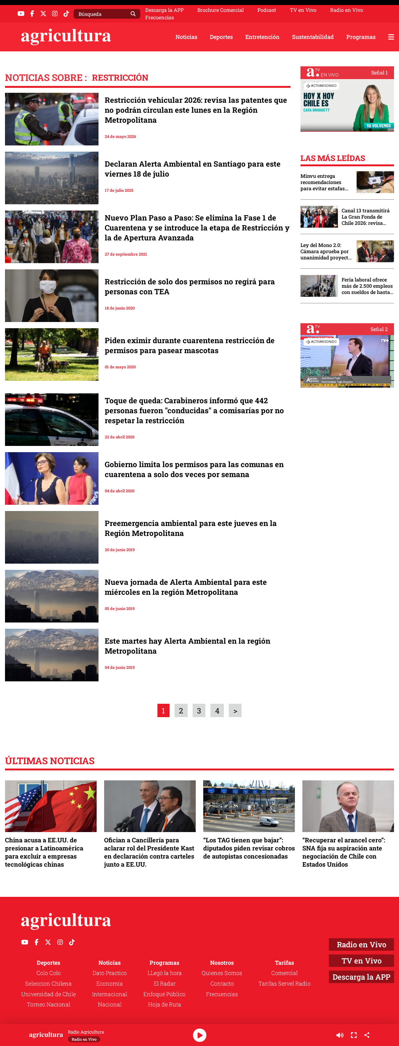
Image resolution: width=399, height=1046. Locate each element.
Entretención (262, 36)
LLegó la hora (164, 973)
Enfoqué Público (164, 994)
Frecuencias (159, 17)
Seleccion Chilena (48, 983)
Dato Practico (110, 973)
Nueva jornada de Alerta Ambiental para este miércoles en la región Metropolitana (186, 587)
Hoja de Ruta (164, 1004)
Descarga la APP (164, 10)
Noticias (186, 36)
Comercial (284, 973)
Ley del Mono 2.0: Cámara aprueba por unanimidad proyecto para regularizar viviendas (325, 251)
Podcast (266, 9)
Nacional (110, 1004)
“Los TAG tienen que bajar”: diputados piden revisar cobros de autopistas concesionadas (249, 848)
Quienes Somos (222, 973)
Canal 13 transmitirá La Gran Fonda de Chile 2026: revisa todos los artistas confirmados (366, 216)
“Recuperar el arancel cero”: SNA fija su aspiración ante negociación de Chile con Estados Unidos (343, 852)
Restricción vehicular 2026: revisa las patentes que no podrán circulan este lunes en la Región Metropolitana (196, 110)
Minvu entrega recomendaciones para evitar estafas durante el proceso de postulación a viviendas (325, 182)
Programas (361, 36)
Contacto (222, 983)
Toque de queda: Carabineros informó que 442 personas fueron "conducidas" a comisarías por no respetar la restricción (194, 410)
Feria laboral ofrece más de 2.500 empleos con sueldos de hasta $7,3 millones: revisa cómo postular (367, 286)
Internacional (109, 994)
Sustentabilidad (313, 36)
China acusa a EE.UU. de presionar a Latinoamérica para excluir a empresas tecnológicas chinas (44, 852)
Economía (109, 983)
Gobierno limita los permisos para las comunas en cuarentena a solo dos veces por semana (194, 469)
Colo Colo (48, 973)
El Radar (164, 983)
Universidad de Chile (48, 994)
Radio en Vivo (346, 9)
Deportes (221, 36)
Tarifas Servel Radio (284, 983)
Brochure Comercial (220, 9)
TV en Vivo (303, 9)
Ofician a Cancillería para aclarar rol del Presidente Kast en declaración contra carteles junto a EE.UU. (149, 852)
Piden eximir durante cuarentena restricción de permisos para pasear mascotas (190, 345)
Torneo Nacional (48, 1004)
